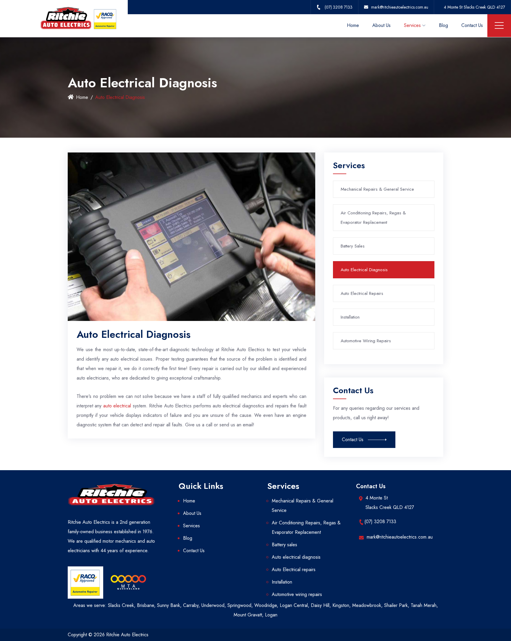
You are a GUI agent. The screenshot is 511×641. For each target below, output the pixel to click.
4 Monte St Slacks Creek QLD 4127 (474, 7)
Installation (350, 317)
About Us (381, 25)
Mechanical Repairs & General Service (377, 189)
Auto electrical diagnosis (364, 269)
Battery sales (353, 246)
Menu (499, 25)
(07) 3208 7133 (380, 521)
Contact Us (472, 25)
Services (412, 25)
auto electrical (117, 405)
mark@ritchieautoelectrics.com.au (400, 537)
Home (353, 25)
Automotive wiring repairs (366, 341)
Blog (443, 25)
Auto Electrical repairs (362, 293)
